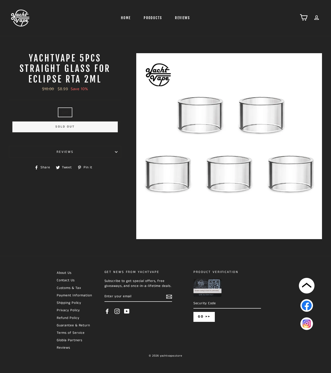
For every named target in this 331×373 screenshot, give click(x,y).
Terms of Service (71, 332)
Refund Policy (68, 318)
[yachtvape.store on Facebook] (107, 311)
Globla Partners (70, 340)
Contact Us (66, 280)
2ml (65, 112)
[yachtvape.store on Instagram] (117, 311)
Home (126, 18)
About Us (64, 272)
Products (153, 18)
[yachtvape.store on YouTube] (126, 311)
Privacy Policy (68, 310)
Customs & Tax (69, 288)
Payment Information (74, 295)
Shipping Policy (69, 302)
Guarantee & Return (73, 325)
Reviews (182, 18)
